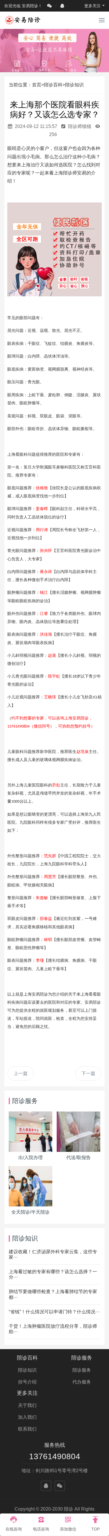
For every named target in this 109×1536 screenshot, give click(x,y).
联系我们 (27, 1429)
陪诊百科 (53, 84)
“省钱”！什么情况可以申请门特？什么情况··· (54, 1311)
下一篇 (88, 1073)
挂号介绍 (27, 1381)
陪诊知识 (74, 84)
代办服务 (81, 1381)
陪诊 (44, 994)
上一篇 (21, 1073)
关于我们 (27, 1405)
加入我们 (27, 1417)
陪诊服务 (81, 1358)
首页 (36, 84)
